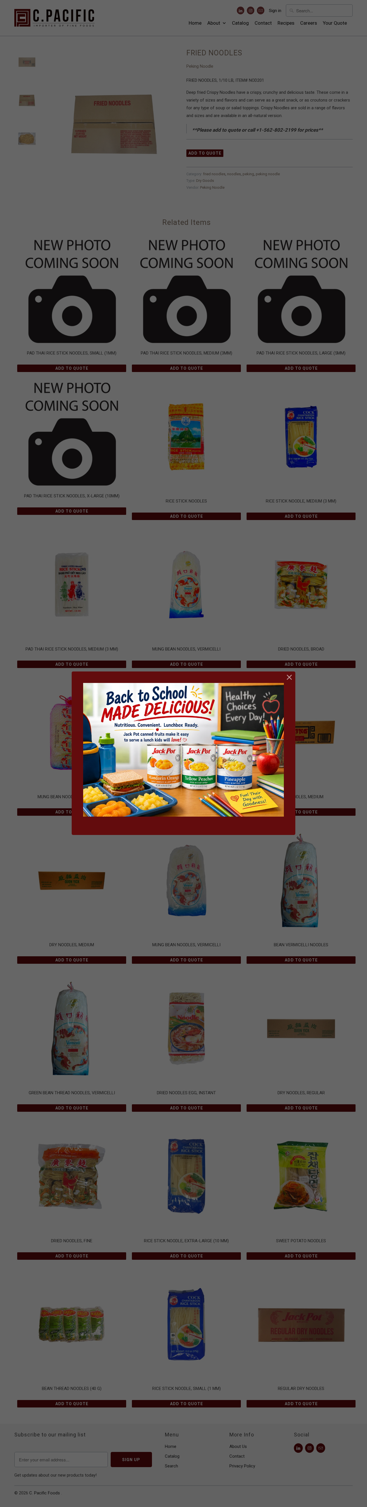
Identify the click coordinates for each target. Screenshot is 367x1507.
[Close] (289, 677)
